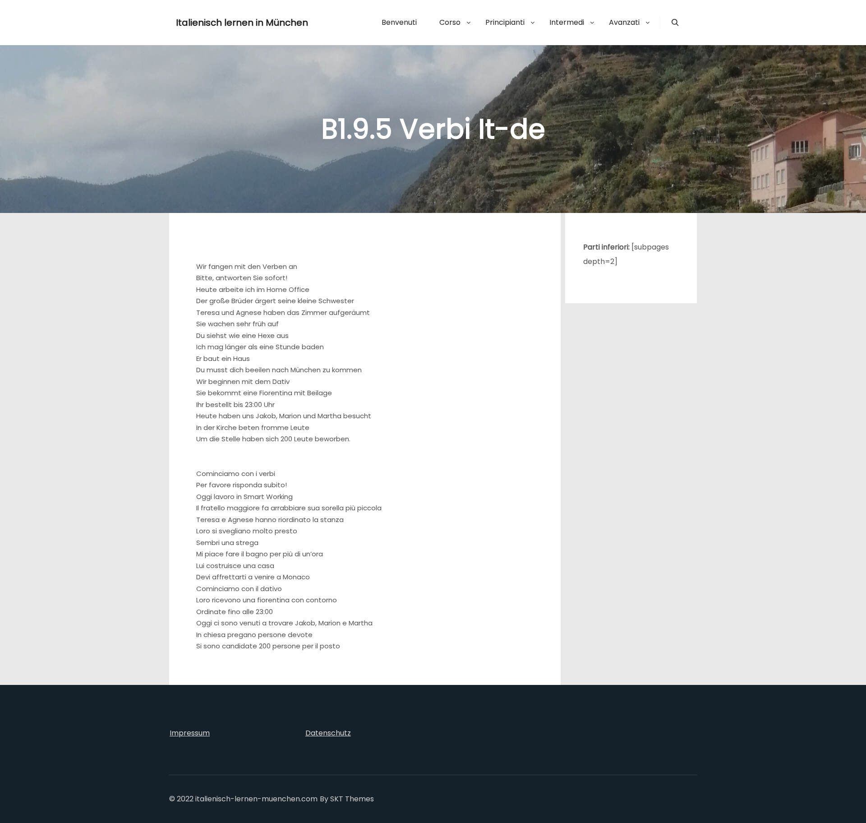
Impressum (190, 733)
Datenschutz (328, 733)
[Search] (675, 22)
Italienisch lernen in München (221, 22)
